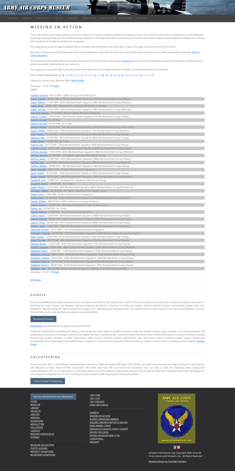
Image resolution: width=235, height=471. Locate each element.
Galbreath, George (40, 233)
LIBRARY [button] (28, 18)
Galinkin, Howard (39, 247)
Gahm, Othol (37, 197)
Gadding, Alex (38, 137)
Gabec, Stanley (38, 98)
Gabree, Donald (39, 120)
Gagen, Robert (38, 176)
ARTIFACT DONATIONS (41, 451)
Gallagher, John (38, 268)
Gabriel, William (39, 127)
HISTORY (35, 414)
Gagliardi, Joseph (39, 183)
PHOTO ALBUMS (38, 448)
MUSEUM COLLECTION (42, 445)
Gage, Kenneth (38, 169)
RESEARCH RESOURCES (42, 434)
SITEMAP (35, 437)
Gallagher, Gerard (40, 265)
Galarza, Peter (38, 226)
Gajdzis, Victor (38, 222)
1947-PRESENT (97, 401)
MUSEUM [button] (13, 18)
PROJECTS (35, 411)
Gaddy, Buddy (38, 141)
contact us (126, 60)
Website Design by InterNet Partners (167, 461)
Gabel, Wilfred (38, 102)
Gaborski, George (40, 112)
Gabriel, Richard (39, 123)
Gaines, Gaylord (39, 204)
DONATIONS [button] (90, 18)
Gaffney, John (37, 162)
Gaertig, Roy (37, 144)
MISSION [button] (73, 18)
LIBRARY (34, 407)
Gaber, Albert (37, 105)
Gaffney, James (38, 158)
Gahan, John (37, 194)
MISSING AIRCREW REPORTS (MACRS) (109, 422)
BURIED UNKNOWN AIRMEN (104, 419)
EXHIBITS (94, 412)
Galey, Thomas (38, 240)
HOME (33, 401)
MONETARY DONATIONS (42, 454)
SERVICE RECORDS (99, 432)
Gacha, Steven (38, 130)
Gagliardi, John (38, 180)
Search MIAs (77, 80)
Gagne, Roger (38, 187)
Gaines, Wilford (38, 211)
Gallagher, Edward (40, 261)
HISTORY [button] (59, 18)
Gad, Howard (37, 134)
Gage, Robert (37, 173)
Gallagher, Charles (40, 257)
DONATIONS (36, 420)
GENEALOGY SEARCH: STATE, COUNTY (109, 428)
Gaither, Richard (39, 219)
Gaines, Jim (36, 208)
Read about (36, 325)
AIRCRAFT (94, 442)
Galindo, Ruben (38, 243)
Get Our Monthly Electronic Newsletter (53, 396)
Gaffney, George (39, 151)
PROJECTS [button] (43, 18)
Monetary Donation (43, 318)
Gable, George (38, 109)
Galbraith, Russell (40, 229)
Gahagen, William (40, 190)
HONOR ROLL (97, 438)
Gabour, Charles (39, 116)
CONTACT (141, 18)
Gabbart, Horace (39, 95)
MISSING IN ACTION (100, 415)
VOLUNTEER (126, 18)
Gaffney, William (39, 166)
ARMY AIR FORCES (99, 404)
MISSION (35, 417)
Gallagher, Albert (39, 250)
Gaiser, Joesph (38, 215)
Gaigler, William (38, 201)
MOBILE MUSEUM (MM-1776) (105, 435)
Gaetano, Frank (38, 148)
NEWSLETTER (109, 18)
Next (56, 86)
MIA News (35, 279)
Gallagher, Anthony (40, 254)
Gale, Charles (37, 236)
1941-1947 (95, 398)
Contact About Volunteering (47, 381)
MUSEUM (35, 404)
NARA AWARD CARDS (100, 425)
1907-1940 (95, 395)
